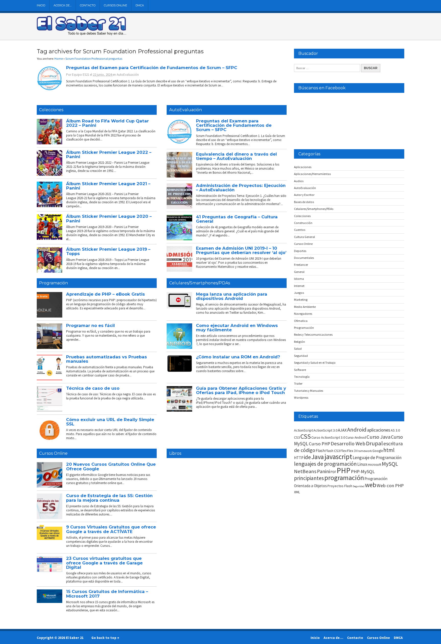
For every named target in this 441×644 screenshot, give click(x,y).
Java (317, 457)
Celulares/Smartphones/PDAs (199, 283)
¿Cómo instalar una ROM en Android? (238, 356)
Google (377, 451)
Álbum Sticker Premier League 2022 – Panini (108, 154)
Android (356, 429)
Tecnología (302, 376)
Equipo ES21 (80, 74)
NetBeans (305, 471)
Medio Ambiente (305, 307)
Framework (364, 451)
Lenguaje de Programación (377, 457)
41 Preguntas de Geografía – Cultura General (237, 219)
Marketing (301, 299)
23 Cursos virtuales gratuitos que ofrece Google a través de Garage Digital (104, 563)
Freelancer (301, 265)
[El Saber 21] (81, 34)
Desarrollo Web (348, 443)
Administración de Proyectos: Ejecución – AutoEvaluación (241, 187)
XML (297, 492)
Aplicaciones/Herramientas (312, 174)
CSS (305, 436)
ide (307, 457)
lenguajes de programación (325, 463)
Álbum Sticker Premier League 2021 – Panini (108, 186)
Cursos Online (115, 5)
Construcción (303, 223)
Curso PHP (319, 444)
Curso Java (378, 437)
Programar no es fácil (90, 325)
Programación (53, 283)
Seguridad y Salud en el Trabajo (315, 362)
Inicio (41, 5)
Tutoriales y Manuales (308, 391)
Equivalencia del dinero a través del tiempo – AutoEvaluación (236, 156)
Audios (298, 181)
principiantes (309, 478)
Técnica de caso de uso (92, 388)
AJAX (342, 430)
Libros (175, 453)
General (299, 272)
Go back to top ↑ (105, 637)
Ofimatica (301, 321)
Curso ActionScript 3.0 (328, 437)
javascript (338, 456)
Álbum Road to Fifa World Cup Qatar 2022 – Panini (107, 123)
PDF (333, 472)
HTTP (298, 457)
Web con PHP (390, 485)
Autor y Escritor (304, 195)
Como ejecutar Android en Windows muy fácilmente (237, 327)
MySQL (390, 463)
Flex (343, 450)
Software (300, 370)
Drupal (374, 443)
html (389, 450)
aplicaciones (378, 430)
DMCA (140, 5)
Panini (323, 471)
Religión (299, 342)
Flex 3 (351, 450)
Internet (299, 286)
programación (344, 477)
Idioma (299, 279)
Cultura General (304, 237)
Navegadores (303, 313)
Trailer (298, 383)
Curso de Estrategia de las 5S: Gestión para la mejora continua (109, 497)
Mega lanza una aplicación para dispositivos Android (231, 296)
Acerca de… (62, 5)
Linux (362, 464)
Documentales (304, 258)
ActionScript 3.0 (325, 430)
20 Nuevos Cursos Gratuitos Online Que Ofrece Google (111, 466)
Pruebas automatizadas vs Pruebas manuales (106, 359)
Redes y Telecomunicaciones (313, 334)
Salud (298, 348)
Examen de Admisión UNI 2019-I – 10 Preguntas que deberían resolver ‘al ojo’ (241, 250)
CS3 (297, 437)
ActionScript (303, 430)
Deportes (300, 251)
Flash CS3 (332, 450)
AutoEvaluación (128, 74)
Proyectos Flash (339, 486)
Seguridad (301, 356)
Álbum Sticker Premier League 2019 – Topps (108, 251)
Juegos (299, 293)
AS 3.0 (395, 430)
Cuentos (299, 230)
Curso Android (356, 437)
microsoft (374, 464)
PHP (343, 470)
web (370, 485)
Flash (320, 450)
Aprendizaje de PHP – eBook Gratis (105, 294)
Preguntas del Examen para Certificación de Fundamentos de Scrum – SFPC (151, 67)
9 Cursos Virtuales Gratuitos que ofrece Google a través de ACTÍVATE (111, 529)
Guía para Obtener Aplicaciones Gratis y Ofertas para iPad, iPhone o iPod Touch (241, 390)
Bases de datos (304, 202)
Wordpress (301, 397)
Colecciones (51, 109)
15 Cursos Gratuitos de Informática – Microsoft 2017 (107, 593)
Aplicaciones (302, 167)
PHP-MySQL (363, 471)
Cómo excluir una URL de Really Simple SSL (110, 421)
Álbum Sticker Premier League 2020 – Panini (109, 218)
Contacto (87, 5)
